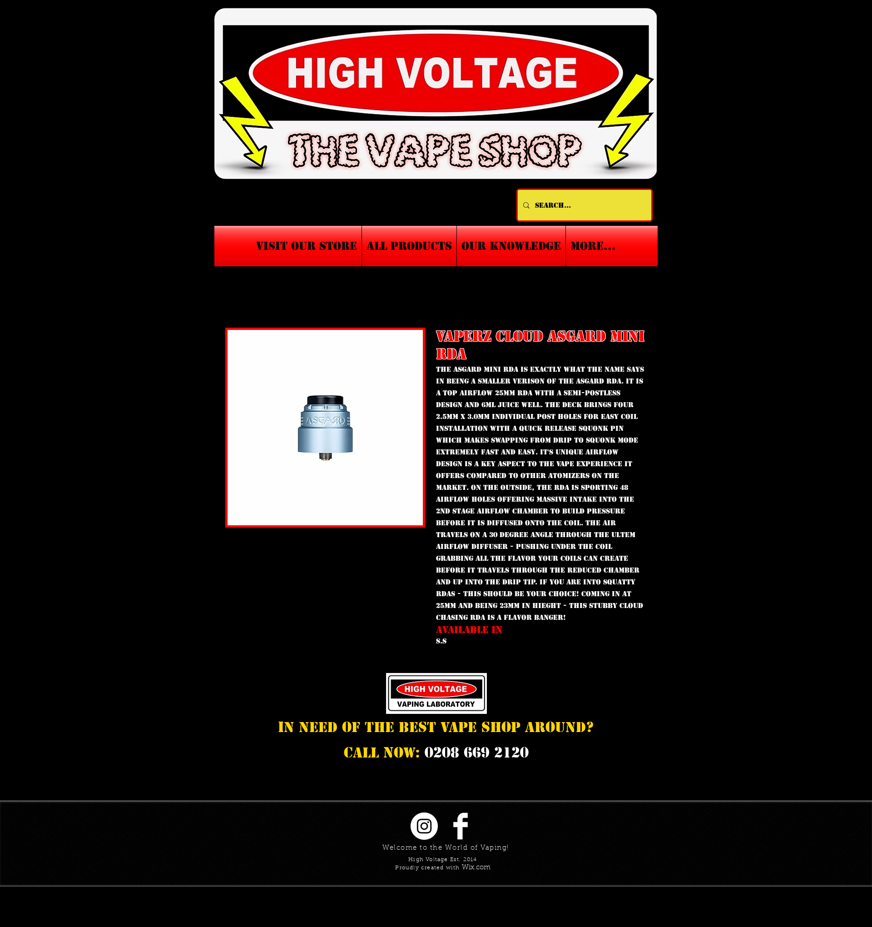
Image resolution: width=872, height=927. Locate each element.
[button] (511, 246)
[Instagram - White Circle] (424, 826)
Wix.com (476, 867)
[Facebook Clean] (460, 826)
